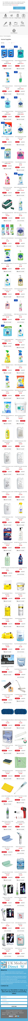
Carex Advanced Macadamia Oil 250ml (7, 314)
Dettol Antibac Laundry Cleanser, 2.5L (7, 289)
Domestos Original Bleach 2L (20, 567)
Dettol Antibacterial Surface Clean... (20, 365)
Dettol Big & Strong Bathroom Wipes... (7, 416)
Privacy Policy (15, 1012)
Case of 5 (23, 218)
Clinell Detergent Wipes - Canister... (7, 619)
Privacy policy (15, 5)
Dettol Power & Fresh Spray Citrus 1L (7, 365)
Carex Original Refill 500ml (7, 162)
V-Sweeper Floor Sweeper (20, 694)
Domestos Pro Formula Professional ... (8, 543)
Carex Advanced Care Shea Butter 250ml (20, 289)
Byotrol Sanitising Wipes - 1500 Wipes (20, 416)
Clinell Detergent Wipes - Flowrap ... (7, 644)
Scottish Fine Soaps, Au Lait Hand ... (7, 492)
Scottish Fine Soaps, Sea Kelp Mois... (20, 492)
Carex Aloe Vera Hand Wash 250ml (20, 264)
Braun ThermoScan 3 (20, 846)
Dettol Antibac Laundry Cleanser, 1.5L (20, 340)
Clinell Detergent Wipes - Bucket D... (7, 593)
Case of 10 (10, 776)
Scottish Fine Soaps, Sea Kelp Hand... (20, 467)
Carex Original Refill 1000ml (7, 339)
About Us (4, 970)
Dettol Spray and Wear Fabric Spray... (20, 213)
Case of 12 (23, 91)
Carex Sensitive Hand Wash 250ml (20, 238)
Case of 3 (10, 165)
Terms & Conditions (6, 1012)
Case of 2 (10, 65)
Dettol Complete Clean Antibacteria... (7, 441)
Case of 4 (10, 142)
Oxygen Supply (17, 17)
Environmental (13, 1014)
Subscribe (14, 1006)
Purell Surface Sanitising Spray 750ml (20, 517)
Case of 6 (23, 65)
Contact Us (4, 986)
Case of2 (17, 698)
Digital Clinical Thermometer (20, 796)
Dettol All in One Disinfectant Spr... (7, 238)
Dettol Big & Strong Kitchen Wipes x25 (20, 391)
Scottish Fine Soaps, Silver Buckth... (20, 441)
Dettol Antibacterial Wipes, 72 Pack (7, 264)
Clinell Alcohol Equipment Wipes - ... (7, 213)
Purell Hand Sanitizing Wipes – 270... (20, 644)
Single (4, 65)
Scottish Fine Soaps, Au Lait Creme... (7, 467)
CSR (7, 1014)
